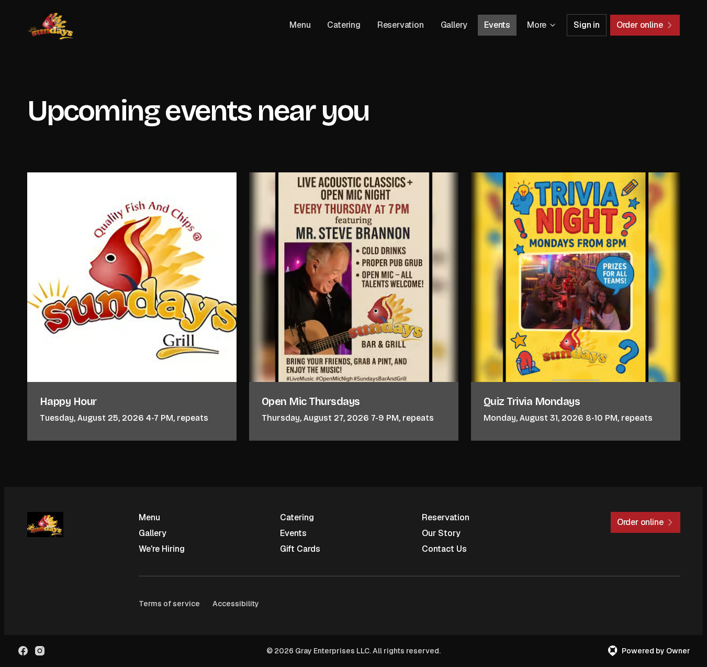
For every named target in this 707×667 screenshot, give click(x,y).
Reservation (400, 24)
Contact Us (444, 548)
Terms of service (169, 603)
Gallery (454, 24)
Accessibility (235, 603)
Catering (343, 24)
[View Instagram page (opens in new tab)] (39, 650)
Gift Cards (300, 548)
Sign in (587, 24)
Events (497, 24)
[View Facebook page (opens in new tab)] (23, 650)
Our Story (441, 533)
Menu (299, 24)
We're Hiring (162, 548)
